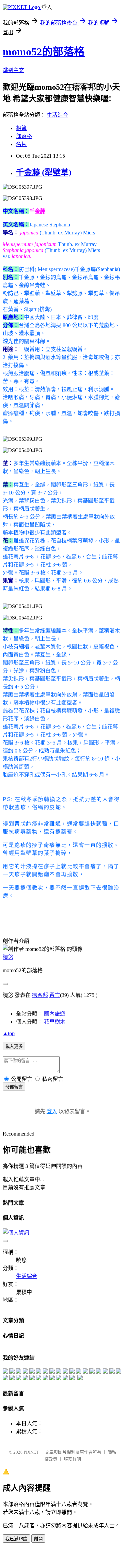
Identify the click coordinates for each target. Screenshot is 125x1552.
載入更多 (14, 1046)
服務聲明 (72, 1459)
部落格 (24, 136)
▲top (9, 1033)
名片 (21, 144)
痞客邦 (40, 995)
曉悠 (8, 957)
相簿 (21, 128)
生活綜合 (57, 115)
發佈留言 (14, 1087)
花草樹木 (54, 1022)
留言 (54, 995)
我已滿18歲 (16, 1538)
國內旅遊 (54, 1014)
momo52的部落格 (44, 52)
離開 (38, 1538)
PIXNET (31, 1452)
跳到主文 (13, 70)
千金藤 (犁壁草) (43, 172)
